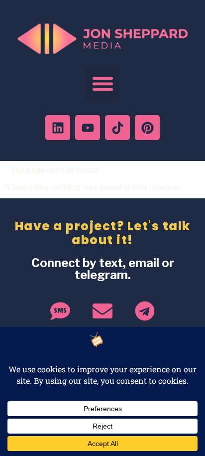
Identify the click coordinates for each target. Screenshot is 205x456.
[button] (102, 84)
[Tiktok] (117, 127)
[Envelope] (102, 311)
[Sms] (60, 311)
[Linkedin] (57, 127)
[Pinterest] (147, 127)
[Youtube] (87, 127)
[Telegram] (145, 311)
